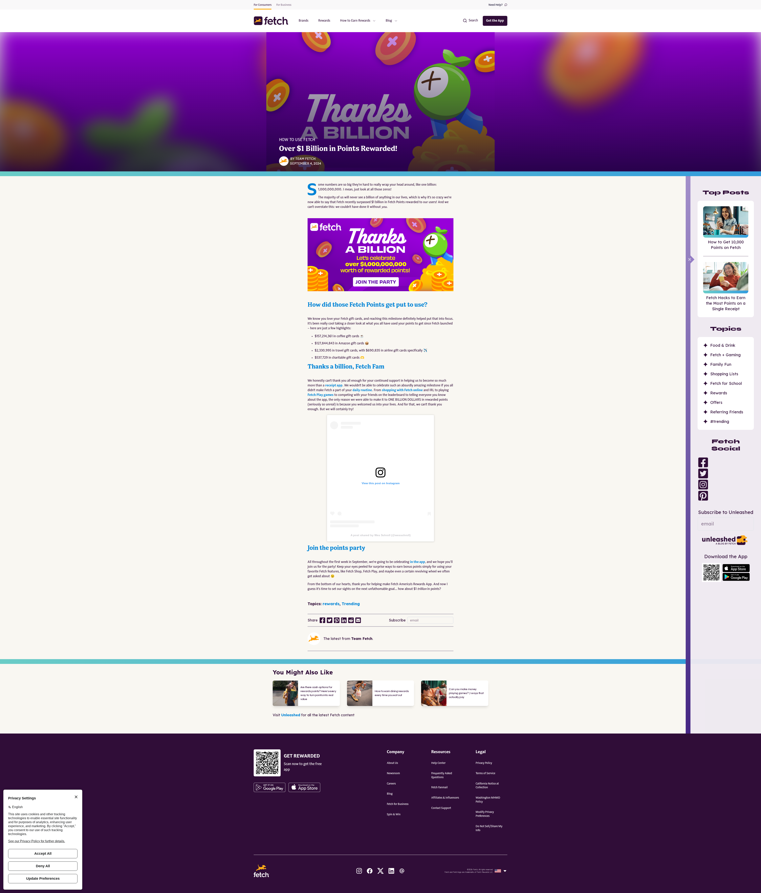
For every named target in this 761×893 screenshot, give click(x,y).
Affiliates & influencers (445, 797)
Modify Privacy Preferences (485, 814)
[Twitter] (726, 473)
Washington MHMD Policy (488, 799)
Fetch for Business (397, 804)
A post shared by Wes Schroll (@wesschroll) (381, 535)
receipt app (333, 385)
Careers (391, 783)
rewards (331, 603)
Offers (716, 402)
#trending (719, 421)
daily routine (362, 390)
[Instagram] (726, 484)
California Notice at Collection (487, 785)
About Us (392, 763)
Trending (351, 603)
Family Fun (720, 364)
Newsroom (393, 773)
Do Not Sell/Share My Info (489, 828)
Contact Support (441, 808)
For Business (283, 5)
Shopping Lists (724, 373)
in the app (417, 562)
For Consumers (263, 5)
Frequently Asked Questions (441, 775)
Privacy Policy (484, 763)
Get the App (495, 20)
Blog (390, 793)
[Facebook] (726, 462)
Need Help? (496, 5)
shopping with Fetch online (402, 390)
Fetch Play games (321, 395)
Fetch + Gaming (725, 354)
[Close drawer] (692, 259)
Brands (303, 20)
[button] (273, 20)
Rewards (324, 20)
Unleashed (290, 715)
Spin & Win (394, 814)
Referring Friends (726, 411)
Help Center (438, 763)
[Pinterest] (726, 495)
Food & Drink (722, 345)
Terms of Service (485, 773)
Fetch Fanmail (439, 787)
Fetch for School (726, 383)
